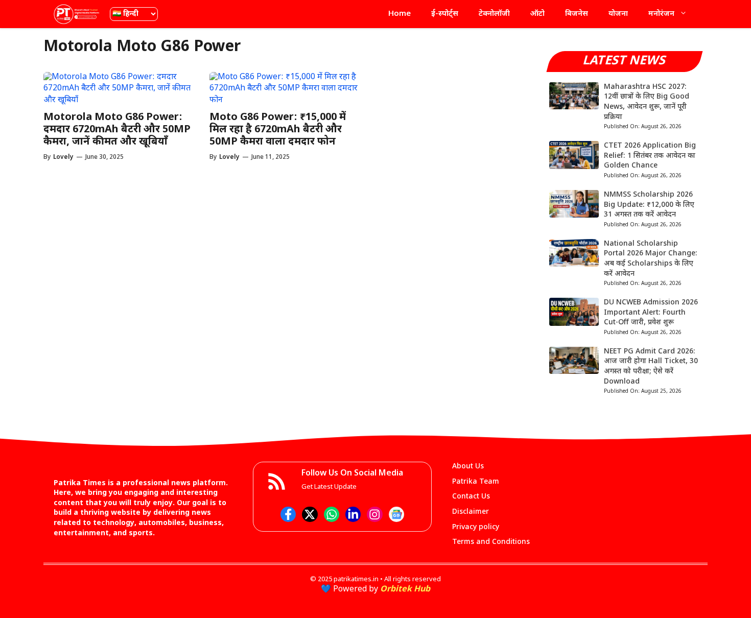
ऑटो (537, 14)
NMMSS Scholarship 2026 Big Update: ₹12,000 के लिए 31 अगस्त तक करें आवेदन (649, 205)
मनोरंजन (661, 14)
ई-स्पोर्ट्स (444, 14)
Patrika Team (475, 482)
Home (399, 14)
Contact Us (471, 497)
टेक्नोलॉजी (494, 14)
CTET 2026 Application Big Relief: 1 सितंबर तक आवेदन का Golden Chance (650, 156)
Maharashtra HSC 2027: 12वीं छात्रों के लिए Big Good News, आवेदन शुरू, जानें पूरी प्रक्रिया (646, 102)
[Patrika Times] (77, 14)
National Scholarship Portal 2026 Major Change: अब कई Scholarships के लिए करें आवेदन (650, 259)
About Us (468, 466)
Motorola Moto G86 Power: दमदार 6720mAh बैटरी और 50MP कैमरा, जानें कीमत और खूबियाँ (117, 130)
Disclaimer (470, 512)
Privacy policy (475, 527)
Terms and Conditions (491, 542)
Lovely (63, 157)
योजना (618, 14)
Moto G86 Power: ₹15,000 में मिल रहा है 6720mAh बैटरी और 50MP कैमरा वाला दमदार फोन (277, 130)
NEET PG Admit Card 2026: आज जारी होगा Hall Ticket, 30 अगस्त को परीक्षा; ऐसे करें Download (651, 367)
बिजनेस (576, 14)
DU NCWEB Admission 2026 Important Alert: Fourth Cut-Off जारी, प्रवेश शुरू (651, 312)
